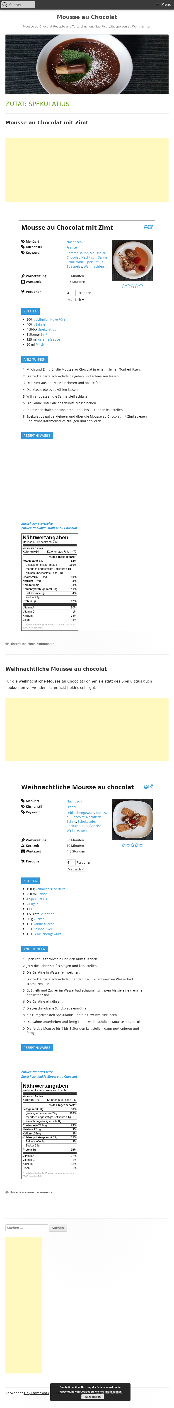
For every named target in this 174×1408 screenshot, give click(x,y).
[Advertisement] (87, 170)
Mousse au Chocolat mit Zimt (46, 122)
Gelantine (47, 914)
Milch (40, 344)
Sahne (103, 257)
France (72, 247)
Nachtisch (74, 242)
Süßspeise (74, 266)
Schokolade (75, 262)
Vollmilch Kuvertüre (50, 319)
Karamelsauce (77, 253)
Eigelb (34, 904)
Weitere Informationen (108, 1391)
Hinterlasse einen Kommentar (32, 643)
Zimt (44, 334)
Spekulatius (94, 262)
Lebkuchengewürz (80, 812)
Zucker (39, 919)
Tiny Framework (36, 1393)
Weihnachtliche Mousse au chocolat (56, 669)
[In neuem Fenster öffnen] (148, 227)
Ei (30, 909)
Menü (166, 4)
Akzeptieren (93, 1397)
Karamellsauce (49, 339)
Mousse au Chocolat (87, 17)
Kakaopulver (43, 929)
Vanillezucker (44, 924)
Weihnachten (94, 266)
